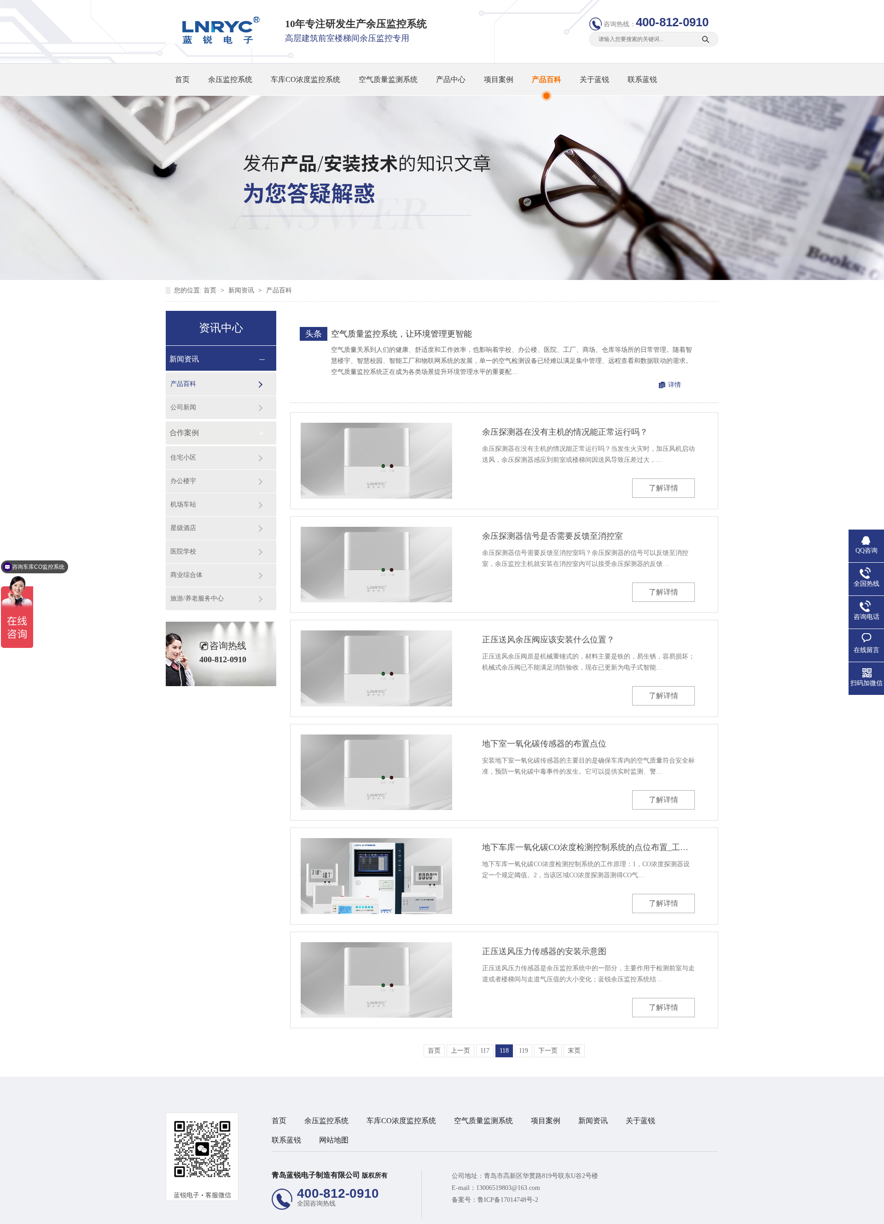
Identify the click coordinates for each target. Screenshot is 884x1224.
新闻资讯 (242, 290)
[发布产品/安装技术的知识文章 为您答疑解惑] (442, 277)
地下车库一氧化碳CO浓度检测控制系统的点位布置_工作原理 (588, 847)
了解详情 (663, 488)
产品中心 (450, 79)
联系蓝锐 (642, 79)
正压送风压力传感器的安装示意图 (544, 951)
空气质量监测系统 (388, 79)
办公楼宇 (183, 481)
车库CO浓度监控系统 (305, 79)
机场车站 (183, 504)
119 (523, 1050)
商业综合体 (186, 574)
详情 (674, 384)
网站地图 (334, 1140)
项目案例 (498, 79)
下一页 (548, 1050)
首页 (182, 79)
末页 (574, 1050)
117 (484, 1050)
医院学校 (183, 551)
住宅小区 (183, 457)
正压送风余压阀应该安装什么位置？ (548, 639)
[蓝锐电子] (218, 41)
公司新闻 (183, 407)
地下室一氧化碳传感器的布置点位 (544, 743)
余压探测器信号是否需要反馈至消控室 (552, 536)
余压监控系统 (230, 79)
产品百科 (546, 79)
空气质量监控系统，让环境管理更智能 (401, 333)
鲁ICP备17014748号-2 (507, 1199)
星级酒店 (183, 528)
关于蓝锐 (594, 79)
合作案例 (184, 433)
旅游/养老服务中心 (197, 598)
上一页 (460, 1050)
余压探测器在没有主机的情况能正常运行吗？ (565, 432)
